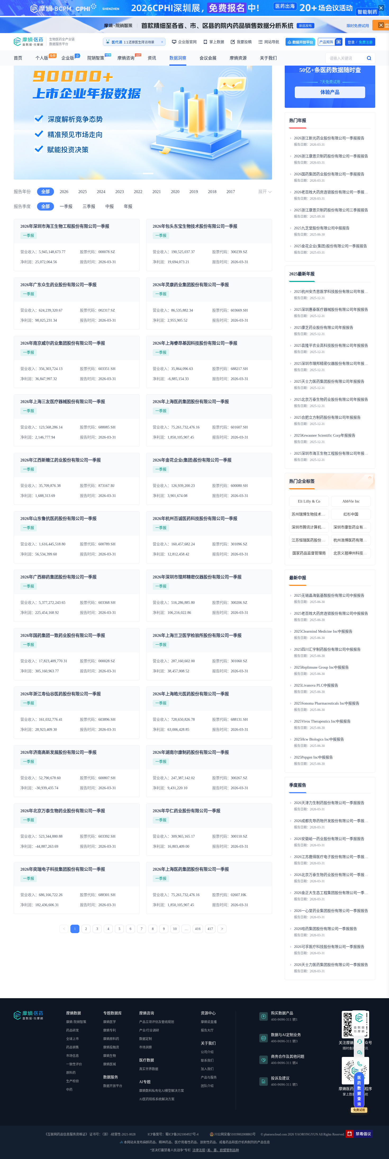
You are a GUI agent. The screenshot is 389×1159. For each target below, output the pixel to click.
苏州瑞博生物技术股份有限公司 (309, 514)
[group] (252, 115)
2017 (231, 191)
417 (210, 929)
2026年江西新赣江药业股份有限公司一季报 (60, 460)
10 (175, 929)
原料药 (71, 1073)
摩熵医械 (109, 1064)
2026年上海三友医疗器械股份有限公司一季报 (62, 401)
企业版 (67, 58)
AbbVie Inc (351, 501)
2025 (82, 191)
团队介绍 (207, 1086)
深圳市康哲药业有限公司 (350, 527)
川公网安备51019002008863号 (235, 1134)
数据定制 (145, 1039)
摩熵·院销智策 (76, 1022)
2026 (64, 191)
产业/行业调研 (149, 1030)
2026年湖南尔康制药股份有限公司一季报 (191, 752)
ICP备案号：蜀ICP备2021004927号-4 (172, 1134)
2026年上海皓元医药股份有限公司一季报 (191, 694)
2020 (175, 191)
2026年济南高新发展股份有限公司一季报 (58, 752)
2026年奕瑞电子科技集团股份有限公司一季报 (62, 869)
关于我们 (268, 58)
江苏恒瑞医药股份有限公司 (309, 540)
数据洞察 (177, 58)
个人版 (41, 58)
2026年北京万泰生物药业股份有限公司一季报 (62, 811)
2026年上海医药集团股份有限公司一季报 (191, 401)
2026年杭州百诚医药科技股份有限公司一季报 (195, 518)
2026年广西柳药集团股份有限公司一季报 (58, 577)
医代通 (117, 42)
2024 (101, 191)
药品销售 (72, 1047)
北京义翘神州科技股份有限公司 (350, 553)
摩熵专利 (109, 1030)
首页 (18, 58)
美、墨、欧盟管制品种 (223, 1150)
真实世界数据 (148, 1069)
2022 (138, 191)
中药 (69, 1090)
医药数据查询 (359, 1091)
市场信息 (72, 1056)
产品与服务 (209, 1077)
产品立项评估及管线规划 (156, 1022)
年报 (128, 206)
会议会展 (208, 58)
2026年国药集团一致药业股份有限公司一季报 (62, 635)
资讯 (152, 58)
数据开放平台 (300, 42)
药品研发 (72, 1030)
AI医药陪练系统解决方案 (156, 1099)
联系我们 (207, 1060)
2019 (193, 191)
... (186, 929)
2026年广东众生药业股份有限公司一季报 (58, 284)
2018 (212, 191)
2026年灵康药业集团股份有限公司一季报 (191, 284)
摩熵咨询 (125, 58)
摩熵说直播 (209, 1022)
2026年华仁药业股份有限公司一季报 (186, 811)
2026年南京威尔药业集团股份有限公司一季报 (62, 343)
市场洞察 (145, 1047)
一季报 (66, 206)
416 (198, 929)
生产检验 (72, 1081)
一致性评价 (74, 1064)
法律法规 (198, 1150)
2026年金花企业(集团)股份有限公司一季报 (192, 460)
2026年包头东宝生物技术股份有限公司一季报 (195, 226)
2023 (119, 191)
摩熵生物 (109, 1056)
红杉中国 (350, 514)
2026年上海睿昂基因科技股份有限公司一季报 (195, 343)
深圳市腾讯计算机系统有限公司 (309, 527)
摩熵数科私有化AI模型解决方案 (161, 1091)
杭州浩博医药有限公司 (350, 540)
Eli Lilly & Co (309, 501)
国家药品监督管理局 (309, 553)
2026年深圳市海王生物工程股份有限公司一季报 (64, 226)
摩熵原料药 (111, 1039)
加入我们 (207, 1069)
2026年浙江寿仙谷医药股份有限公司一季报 (60, 694)
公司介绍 (207, 1052)
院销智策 (95, 58)
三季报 (89, 206)
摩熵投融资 (111, 1047)
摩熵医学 (109, 1022)
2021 (156, 191)
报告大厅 (207, 1030)
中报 (109, 206)
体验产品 (330, 92)
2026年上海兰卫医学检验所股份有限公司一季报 (197, 635)
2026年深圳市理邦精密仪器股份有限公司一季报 (197, 577)
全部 (45, 191)
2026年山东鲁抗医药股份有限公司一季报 (58, 518)
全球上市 (72, 1039)
